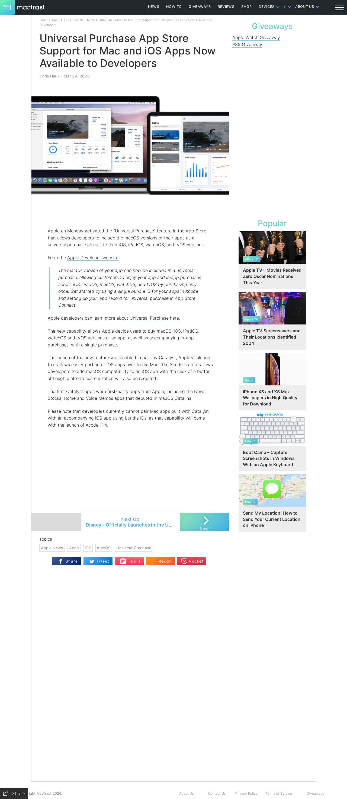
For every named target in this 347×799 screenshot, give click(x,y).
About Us (186, 793)
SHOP (246, 7)
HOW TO (174, 7)
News (91, 20)
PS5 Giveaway (247, 44)
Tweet (103, 561)
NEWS (153, 7)
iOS (66, 20)
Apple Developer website (92, 257)
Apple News (52, 547)
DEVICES (267, 7)
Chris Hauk (50, 76)
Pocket (196, 561)
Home (44, 20)
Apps (55, 20)
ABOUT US (304, 7)
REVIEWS (226, 7)
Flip (123, 559)
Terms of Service (279, 793)
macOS (78, 20)
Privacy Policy (246, 793)
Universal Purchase (133, 547)
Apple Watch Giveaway (256, 37)
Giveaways (315, 793)
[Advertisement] (130, 211)
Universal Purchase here (154, 318)
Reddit (165, 561)
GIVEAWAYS (200, 7)
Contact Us (217, 793)
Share (72, 561)
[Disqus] (130, 711)
